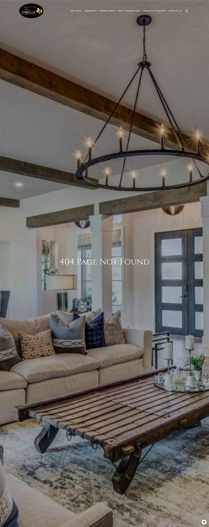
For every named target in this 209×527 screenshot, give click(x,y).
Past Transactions (129, 11)
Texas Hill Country (154, 11)
